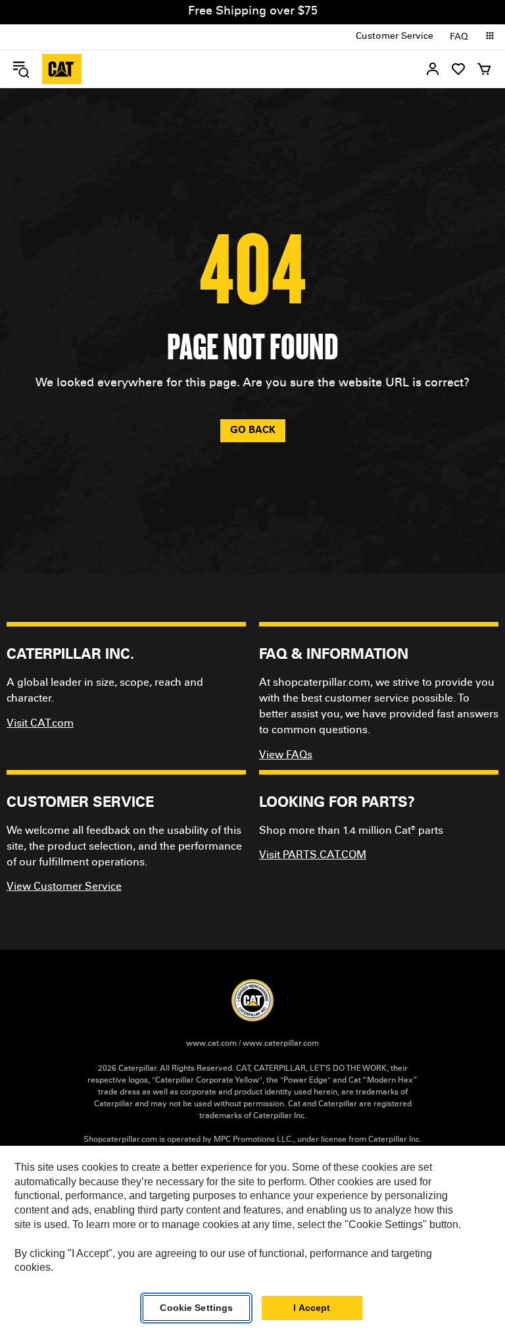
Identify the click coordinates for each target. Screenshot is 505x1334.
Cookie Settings (196, 1307)
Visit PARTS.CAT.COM (312, 855)
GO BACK (253, 431)
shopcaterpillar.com (62, 69)
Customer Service (394, 36)
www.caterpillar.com (281, 1044)
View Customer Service (64, 887)
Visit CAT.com (40, 724)
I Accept (311, 1307)
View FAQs (285, 755)
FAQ (459, 37)
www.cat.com (211, 1044)
